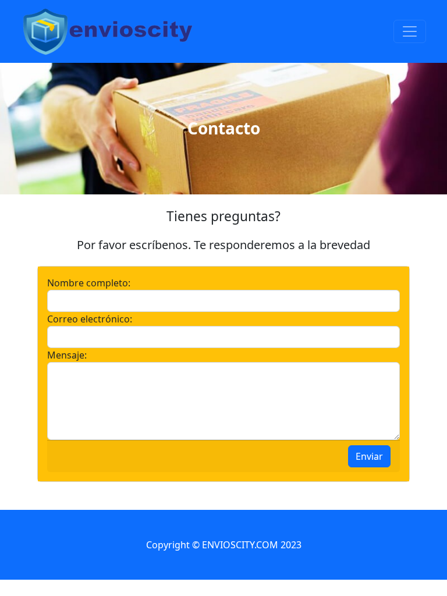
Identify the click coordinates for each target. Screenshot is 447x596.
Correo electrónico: (89, 319)
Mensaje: (67, 355)
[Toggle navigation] (409, 31)
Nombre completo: (88, 282)
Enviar (369, 456)
